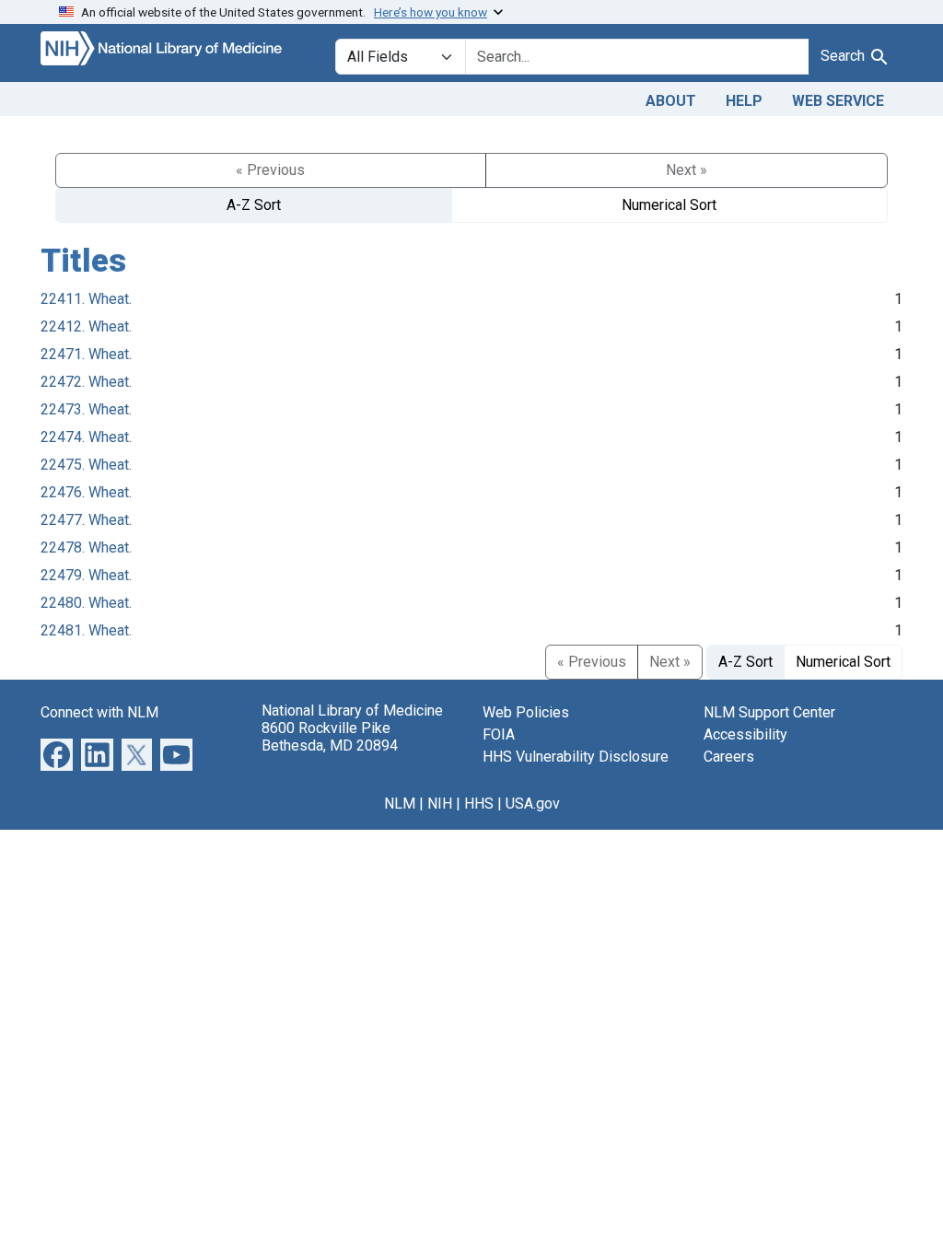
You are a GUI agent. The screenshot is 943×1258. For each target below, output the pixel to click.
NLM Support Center (769, 712)
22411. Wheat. (86, 299)
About (671, 101)
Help (744, 101)
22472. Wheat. (86, 381)
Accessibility (745, 734)
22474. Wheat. (86, 437)
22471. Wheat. (86, 354)
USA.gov (533, 803)
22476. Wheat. (86, 492)
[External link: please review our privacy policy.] (57, 754)
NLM (399, 803)
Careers (729, 756)
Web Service (838, 101)
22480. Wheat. (86, 603)
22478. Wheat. (86, 547)
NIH (439, 803)
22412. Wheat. (86, 326)
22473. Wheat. (86, 409)
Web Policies (526, 712)
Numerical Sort (669, 205)
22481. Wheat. (86, 630)
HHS (479, 803)
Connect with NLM (99, 712)
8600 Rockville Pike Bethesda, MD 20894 (330, 736)
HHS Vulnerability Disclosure (576, 756)
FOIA (499, 734)
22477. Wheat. (86, 520)
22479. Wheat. (86, 575)
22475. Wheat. (86, 464)
